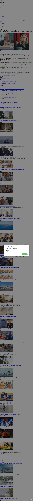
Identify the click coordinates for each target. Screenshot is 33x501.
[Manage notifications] (31, 499)
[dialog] (16, 250)
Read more (16, 248)
